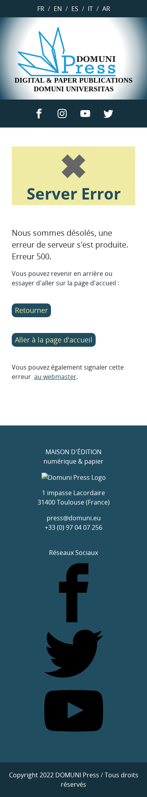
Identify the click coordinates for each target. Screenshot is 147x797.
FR (40, 8)
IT (90, 8)
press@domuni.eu (74, 518)
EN (58, 8)
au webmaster (55, 376)
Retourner (31, 310)
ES (74, 8)
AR (106, 8)
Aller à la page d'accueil (54, 339)
